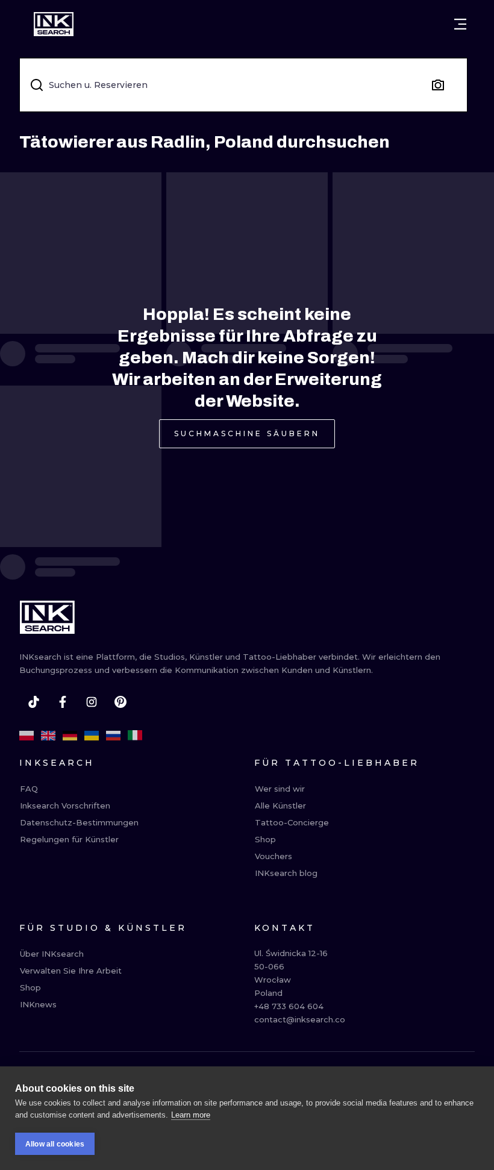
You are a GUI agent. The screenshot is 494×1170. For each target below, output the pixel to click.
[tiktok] (33, 701)
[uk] (91, 735)
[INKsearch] (53, 24)
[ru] (113, 735)
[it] (135, 735)
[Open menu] (460, 24)
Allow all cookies (54, 1144)
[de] (70, 735)
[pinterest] (120, 701)
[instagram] (91, 701)
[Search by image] (438, 85)
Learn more (190, 1114)
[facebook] (62, 701)
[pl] (26, 735)
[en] (48, 735)
